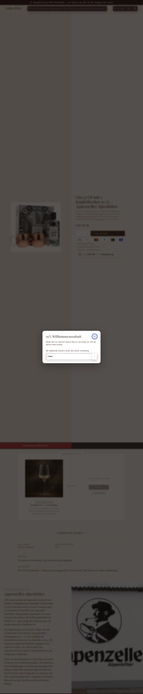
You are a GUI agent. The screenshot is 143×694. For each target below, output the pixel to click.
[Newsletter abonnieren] (94, 356)
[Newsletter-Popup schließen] (94, 336)
